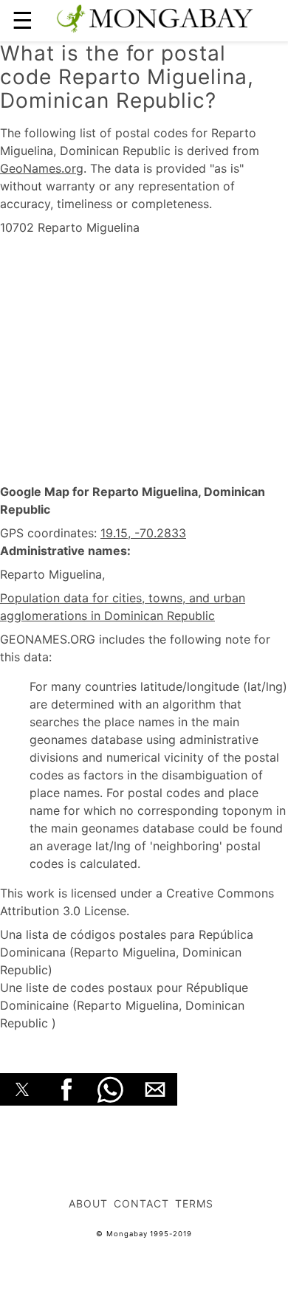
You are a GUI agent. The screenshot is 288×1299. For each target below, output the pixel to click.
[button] (22, 1089)
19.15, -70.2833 (143, 533)
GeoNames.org (41, 168)
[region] (144, 360)
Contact (141, 1203)
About (88, 1203)
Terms (194, 1203)
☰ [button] (22, 20)
